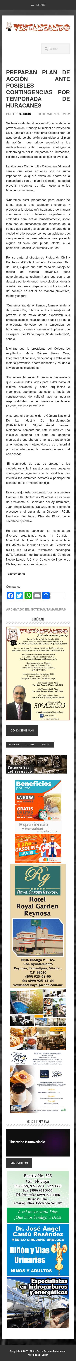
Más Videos (19, 1163)
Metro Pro (35, 1351)
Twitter (46, 744)
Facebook (14, 744)
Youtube (29, 744)
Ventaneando (38, 26)
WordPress (34, 1354)
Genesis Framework (54, 1351)
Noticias (38, 609)
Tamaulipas (56, 609)
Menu (40, 5)
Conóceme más (22, 730)
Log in (45, 1354)
